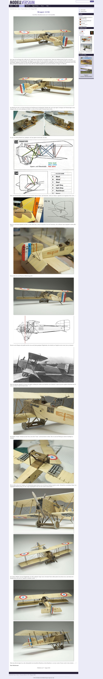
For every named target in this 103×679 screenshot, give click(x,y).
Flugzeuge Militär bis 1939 (26, 8)
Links (53, 677)
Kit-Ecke (28, 5)
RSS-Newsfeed (83, 9)
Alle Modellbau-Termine (82, 26)
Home (11, 5)
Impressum (50, 677)
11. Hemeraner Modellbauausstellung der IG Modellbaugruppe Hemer (85, 18)
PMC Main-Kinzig (82, 23)
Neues (16, 5)
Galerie (21, 5)
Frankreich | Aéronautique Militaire (86, 76)
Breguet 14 (86, 75)
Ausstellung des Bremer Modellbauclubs (85, 20)
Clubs (47, 5)
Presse (42, 5)
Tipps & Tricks (35, 5)
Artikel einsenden (83, 11)
